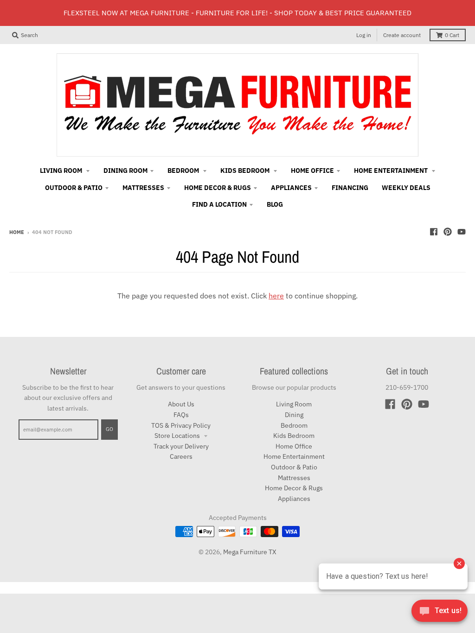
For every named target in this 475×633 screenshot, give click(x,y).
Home (16, 232)
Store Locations (177, 435)
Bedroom (294, 425)
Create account (402, 35)
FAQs (181, 415)
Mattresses (294, 478)
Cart (452, 35)
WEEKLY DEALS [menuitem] (406, 188)
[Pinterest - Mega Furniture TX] (447, 232)
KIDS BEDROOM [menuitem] (245, 170)
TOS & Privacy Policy (181, 425)
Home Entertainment (294, 456)
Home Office (294, 446)
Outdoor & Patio (294, 467)
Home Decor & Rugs (294, 488)
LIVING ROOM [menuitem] (61, 170)
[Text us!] (439, 613)
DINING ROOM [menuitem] (125, 170)
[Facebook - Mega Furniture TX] (434, 232)
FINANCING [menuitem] (350, 188)
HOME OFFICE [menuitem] (312, 170)
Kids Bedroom (294, 435)
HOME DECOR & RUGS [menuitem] (217, 188)
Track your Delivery (181, 446)
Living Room (294, 404)
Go (109, 429)
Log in (363, 35)
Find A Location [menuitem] (219, 204)
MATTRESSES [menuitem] (143, 188)
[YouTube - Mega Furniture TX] (461, 232)
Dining (294, 415)
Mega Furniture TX (249, 552)
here (276, 295)
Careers (181, 456)
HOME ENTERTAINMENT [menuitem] (391, 170)
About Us (181, 404)
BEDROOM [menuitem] (183, 170)
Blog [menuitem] (275, 204)
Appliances (294, 498)
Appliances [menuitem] (291, 188)
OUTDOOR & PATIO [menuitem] (74, 188)
